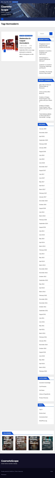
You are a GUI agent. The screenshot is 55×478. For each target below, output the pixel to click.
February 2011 (43, 337)
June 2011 (42, 322)
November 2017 (43, 166)
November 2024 (43, 132)
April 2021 (42, 136)
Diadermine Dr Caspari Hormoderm (25, 41)
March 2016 (42, 216)
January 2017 (42, 197)
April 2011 (42, 329)
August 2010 (42, 352)
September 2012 (43, 280)
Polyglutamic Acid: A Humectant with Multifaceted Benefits (44, 45)
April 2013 (42, 261)
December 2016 (43, 200)
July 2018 (41, 159)
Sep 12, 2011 (24, 45)
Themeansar (3, 474)
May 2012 (41, 284)
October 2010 (42, 348)
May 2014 (41, 238)
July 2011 (41, 318)
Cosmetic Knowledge (44, 382)
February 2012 (43, 295)
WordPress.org (43, 420)
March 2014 (42, 246)
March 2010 (42, 367)
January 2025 (42, 128)
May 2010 (41, 359)
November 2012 (43, 272)
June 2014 (42, 234)
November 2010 (43, 344)
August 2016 (42, 208)
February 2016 (43, 219)
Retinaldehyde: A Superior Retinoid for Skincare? (44, 59)
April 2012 (42, 287)
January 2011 (42, 340)
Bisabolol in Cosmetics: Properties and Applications (45, 52)
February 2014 (43, 250)
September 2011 (43, 310)
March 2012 (42, 291)
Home (51, 471)
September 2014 (43, 223)
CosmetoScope (9, 460)
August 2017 (42, 170)
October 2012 (42, 276)
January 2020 (42, 147)
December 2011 (43, 299)
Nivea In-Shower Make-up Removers (45, 86)
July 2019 (41, 155)
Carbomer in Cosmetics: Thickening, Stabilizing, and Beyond (45, 66)
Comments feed (43, 417)
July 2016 (41, 212)
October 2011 (42, 306)
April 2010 (42, 363)
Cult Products (42, 386)
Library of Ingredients (44, 394)
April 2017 (42, 185)
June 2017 (42, 178)
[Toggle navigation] (27, 19)
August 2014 (42, 227)
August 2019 (42, 151)
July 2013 (41, 253)
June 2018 (42, 163)
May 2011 (41, 325)
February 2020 (43, 144)
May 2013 (41, 257)
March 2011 (42, 333)
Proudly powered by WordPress (7, 471)
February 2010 (43, 371)
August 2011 (42, 314)
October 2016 (42, 204)
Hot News (22, 35)
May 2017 (41, 181)
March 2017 (42, 189)
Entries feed (42, 413)
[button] (52, 19)
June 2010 (42, 356)
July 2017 (41, 174)
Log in (40, 409)
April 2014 (42, 242)
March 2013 (42, 265)
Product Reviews (28, 35)
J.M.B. (30, 45)
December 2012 (43, 269)
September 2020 (43, 140)
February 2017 (43, 193)
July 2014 (41, 231)
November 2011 (43, 303)
